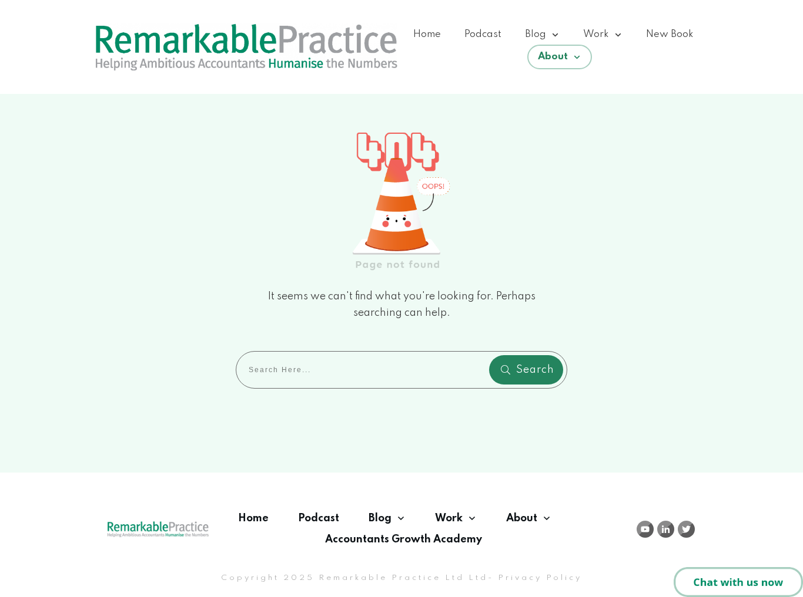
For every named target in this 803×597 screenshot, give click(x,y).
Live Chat (738, 582)
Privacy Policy (540, 578)
